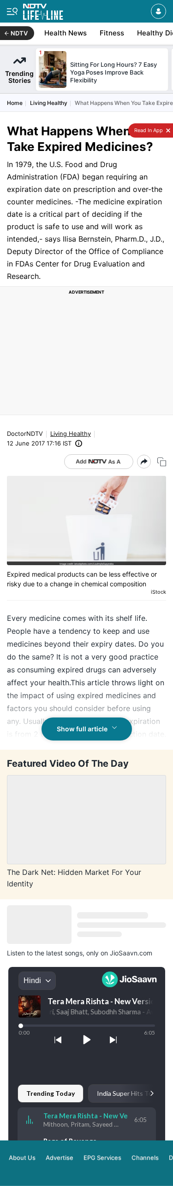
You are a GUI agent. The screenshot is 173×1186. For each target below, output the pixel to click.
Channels (145, 1157)
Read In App (148, 130)
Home (15, 102)
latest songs (64, 953)
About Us (22, 1157)
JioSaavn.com (131, 953)
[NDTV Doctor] (43, 10)
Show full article (82, 729)
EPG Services (102, 1157)
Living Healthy (48, 102)
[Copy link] (161, 461)
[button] (158, 11)
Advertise (59, 1157)
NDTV (19, 33)
